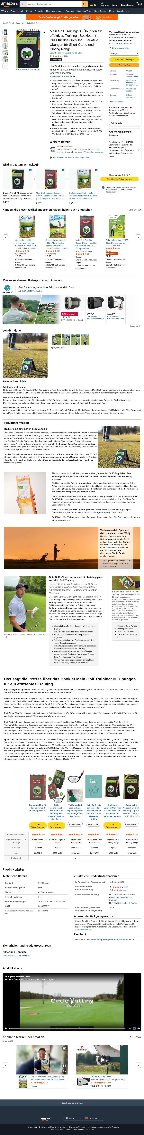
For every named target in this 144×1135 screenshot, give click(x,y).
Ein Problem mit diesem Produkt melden (71, 157)
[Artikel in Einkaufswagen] (139, 4)
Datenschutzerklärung (47, 1127)
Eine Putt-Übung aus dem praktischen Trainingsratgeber (30, 979)
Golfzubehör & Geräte (127, 903)
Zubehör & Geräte (34, 23)
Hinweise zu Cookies (76, 1127)
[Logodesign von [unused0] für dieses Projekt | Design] (8, 289)
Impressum (62, 1127)
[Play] (5, 1028)
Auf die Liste (116, 123)
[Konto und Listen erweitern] (118, 5)
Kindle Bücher (100, 11)
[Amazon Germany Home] (46, 1119)
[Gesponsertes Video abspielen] (102, 1060)
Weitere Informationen (94, 152)
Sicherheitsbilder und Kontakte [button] (16, 956)
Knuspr (29, 11)
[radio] (5, 32)
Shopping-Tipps (84, 11)
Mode (111, 11)
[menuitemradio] (134, 1028)
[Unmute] (138, 1028)
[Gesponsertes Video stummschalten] (64, 1071)
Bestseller (39, 11)
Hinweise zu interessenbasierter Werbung (103, 1127)
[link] (51, 179)
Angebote (70, 11)
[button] (4, 11)
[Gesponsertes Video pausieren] (64, 1066)
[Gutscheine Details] (128, 11)
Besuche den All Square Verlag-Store (66, 53)
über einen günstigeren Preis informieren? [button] (111, 939)
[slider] (67, 1028)
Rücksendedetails (83, 929)
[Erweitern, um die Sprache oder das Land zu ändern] (97, 5)
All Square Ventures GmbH (132, 75)
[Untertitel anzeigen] (64, 1048)
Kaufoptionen (75, 824)
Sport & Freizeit (8, 23)
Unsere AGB (32, 1127)
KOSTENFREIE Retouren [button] (120, 43)
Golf (23, 23)
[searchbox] (54, 4)
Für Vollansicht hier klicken (28, 69)
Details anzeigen (112, 192)
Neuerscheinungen (54, 11)
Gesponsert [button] (134, 326)
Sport (18, 23)
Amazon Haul (17, 11)
